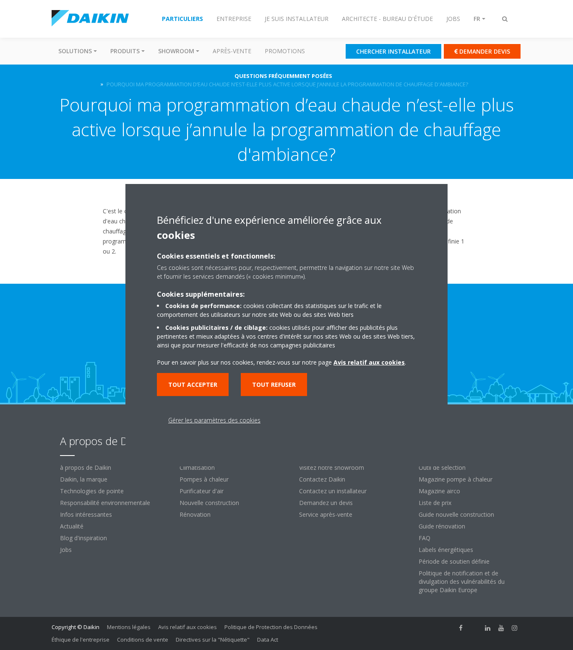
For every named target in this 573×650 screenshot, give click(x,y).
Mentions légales (129, 627)
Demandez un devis (326, 503)
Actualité (71, 526)
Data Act (267, 639)
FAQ (424, 538)
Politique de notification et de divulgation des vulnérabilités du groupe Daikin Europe (462, 581)
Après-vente (232, 51)
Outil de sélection (442, 467)
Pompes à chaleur (204, 479)
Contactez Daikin (322, 479)
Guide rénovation (442, 526)
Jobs (66, 550)
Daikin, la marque (83, 479)
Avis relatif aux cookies (187, 627)
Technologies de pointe (92, 491)
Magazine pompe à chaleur (455, 479)
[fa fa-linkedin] (488, 627)
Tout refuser (274, 384)
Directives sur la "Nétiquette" (213, 639)
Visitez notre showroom (331, 467)
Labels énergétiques (446, 550)
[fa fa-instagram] (514, 627)
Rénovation (195, 514)
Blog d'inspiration (83, 538)
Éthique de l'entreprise (80, 639)
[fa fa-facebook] (461, 627)
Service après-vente (325, 514)
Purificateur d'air (202, 491)
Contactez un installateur (333, 491)
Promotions (285, 51)
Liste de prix (435, 503)
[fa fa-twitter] (474, 627)
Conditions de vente (142, 639)
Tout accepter (192, 384)
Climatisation (197, 467)
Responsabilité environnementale (105, 503)
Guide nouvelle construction (456, 514)
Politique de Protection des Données (271, 627)
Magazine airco (439, 491)
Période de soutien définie (454, 561)
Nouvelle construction (209, 503)
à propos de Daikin (85, 467)
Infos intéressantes (86, 514)
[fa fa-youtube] (501, 627)
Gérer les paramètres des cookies (214, 420)
